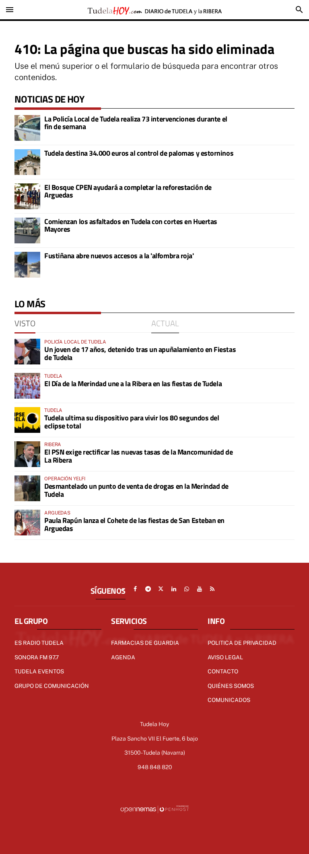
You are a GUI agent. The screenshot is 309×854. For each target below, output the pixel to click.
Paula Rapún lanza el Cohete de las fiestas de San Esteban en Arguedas (134, 524)
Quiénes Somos (231, 686)
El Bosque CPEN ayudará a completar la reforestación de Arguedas (128, 191)
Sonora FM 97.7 (36, 657)
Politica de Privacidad (242, 643)
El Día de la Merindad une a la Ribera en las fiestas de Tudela (133, 383)
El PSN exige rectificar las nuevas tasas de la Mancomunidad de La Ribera (138, 456)
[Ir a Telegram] (148, 588)
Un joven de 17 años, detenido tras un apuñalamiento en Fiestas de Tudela (140, 353)
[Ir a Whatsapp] (186, 588)
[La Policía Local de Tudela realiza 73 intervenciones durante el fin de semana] (27, 128)
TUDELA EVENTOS (39, 671)
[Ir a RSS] (212, 588)
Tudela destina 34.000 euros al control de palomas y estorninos (138, 153)
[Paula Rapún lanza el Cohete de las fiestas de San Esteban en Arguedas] (27, 522)
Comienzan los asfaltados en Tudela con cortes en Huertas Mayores (130, 225)
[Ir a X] (160, 588)
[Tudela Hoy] (154, 9)
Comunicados (229, 700)
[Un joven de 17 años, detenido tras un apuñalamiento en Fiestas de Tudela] (27, 351)
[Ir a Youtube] (199, 588)
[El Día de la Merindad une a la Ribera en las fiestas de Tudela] (27, 386)
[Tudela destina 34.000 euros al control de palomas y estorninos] (27, 162)
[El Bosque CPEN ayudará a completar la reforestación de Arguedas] (27, 196)
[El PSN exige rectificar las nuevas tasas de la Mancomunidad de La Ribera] (27, 454)
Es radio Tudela (39, 643)
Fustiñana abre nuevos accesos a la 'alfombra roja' (119, 255)
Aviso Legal (225, 657)
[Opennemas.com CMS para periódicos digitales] (154, 809)
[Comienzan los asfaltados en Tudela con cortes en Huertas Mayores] (27, 230)
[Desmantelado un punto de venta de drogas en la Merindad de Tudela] (27, 488)
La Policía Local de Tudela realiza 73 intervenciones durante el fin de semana (135, 122)
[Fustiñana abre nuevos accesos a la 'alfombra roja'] (27, 265)
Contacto (223, 671)
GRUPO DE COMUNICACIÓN (51, 686)
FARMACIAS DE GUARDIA (145, 643)
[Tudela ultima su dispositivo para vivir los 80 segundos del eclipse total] (27, 420)
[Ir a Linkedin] (173, 588)
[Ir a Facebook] (135, 588)
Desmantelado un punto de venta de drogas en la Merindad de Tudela (136, 490)
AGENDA (123, 657)
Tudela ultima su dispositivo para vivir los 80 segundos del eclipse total (131, 421)
